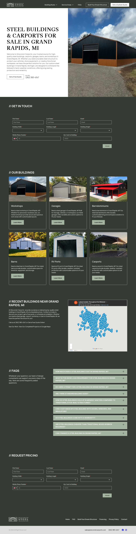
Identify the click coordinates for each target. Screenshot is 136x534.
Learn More (17, 222)
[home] (15, 5)
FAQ (73, 519)
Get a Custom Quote (119, 5)
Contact (124, 519)
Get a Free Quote (15, 77)
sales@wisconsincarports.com (95, 530)
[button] (51, 5)
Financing (102, 519)
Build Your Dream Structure (97, 5)
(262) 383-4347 (113, 530)
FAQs (80, 5)
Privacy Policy (114, 519)
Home (68, 519)
